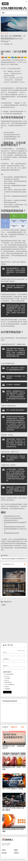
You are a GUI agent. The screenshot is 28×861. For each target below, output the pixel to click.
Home (2, 33)
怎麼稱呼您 (6, 659)
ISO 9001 (6, 33)
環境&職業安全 (8, 682)
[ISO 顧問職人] (14, 9)
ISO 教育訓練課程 (9, 674)
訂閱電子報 (16, 853)
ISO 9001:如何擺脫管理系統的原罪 (13, 578)
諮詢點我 (16, 850)
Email (5, 652)
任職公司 (5, 666)
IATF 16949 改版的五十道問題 (12, 789)
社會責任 (7, 686)
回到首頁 (4, 850)
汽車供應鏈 (7, 678)
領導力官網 (4, 853)
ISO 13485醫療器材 (9, 684)
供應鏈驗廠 (7, 688)
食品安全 (7, 680)
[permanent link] (11, 44)
